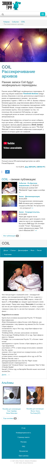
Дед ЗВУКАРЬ (30, 167)
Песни (39, 250)
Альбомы (8, 383)
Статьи (13, 250)
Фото (32, 250)
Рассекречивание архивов (18, 73)
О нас (24, 428)
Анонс (21, 196)
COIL (23, 22)
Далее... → (5, 374)
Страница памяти (23, 437)
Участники (8, 254)
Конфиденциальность (23, 432)
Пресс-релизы (23, 456)
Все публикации (10, 235)
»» (20, 192)
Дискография (23, 250)
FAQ (23, 446)
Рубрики (6, 22)
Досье (6, 250)
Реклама (23, 442)
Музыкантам (23, 451)
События (15, 22)
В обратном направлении (28, 184)
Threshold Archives (30, 93)
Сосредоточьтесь (32, 212)
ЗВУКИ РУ (41, 167)
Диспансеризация (32, 196)
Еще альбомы (9, 418)
